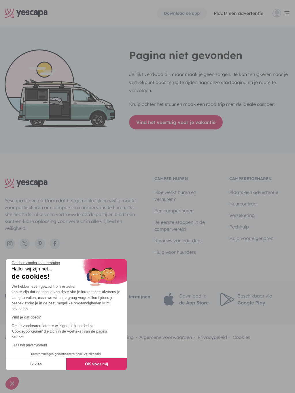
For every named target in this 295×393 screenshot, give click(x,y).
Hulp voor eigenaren (251, 238)
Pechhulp (239, 227)
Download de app (182, 13)
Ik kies (36, 364)
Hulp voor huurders (175, 252)
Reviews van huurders (178, 240)
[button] (12, 383)
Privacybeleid (212, 337)
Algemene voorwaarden (165, 337)
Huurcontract (243, 204)
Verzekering (242, 215)
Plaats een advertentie (253, 192)
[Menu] (281, 13)
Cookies (241, 337)
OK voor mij (96, 364)
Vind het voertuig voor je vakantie (175, 122)
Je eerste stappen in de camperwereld (179, 225)
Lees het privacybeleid (29, 345)
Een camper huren (174, 210)
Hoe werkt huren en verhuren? (175, 195)
